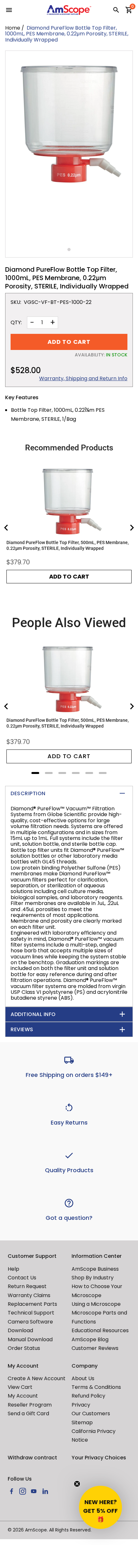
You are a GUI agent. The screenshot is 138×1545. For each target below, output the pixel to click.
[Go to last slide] (6, 527)
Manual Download (30, 1339)
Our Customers (91, 1413)
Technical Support (31, 1312)
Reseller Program (30, 1404)
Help (13, 1269)
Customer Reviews (95, 1348)
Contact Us (22, 1277)
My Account (23, 1395)
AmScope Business (95, 1269)
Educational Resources (100, 1330)
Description (28, 793)
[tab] (35, 773)
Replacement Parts (32, 1304)
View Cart (20, 1387)
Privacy (81, 1404)
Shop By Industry (93, 1277)
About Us (83, 1378)
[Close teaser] (77, 1484)
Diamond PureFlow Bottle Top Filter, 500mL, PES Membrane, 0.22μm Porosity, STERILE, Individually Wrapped (67, 545)
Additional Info (33, 1014)
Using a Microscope (96, 1304)
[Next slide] (131, 527)
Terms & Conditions (96, 1387)
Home (12, 28)
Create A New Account (36, 1378)
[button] (100, 1507)
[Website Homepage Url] (69, 10)
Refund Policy (88, 1395)
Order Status (24, 1348)
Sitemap (82, 1422)
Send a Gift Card (28, 1413)
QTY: (16, 322)
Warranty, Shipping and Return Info (83, 379)
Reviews (22, 1029)
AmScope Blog (90, 1339)
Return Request (27, 1286)
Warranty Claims (29, 1295)
